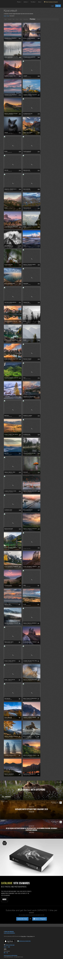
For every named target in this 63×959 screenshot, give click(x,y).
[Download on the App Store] (10, 941)
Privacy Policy (23, 936)
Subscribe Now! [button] (22, 919)
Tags (8, 15)
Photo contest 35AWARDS (9, 933)
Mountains (26, 19)
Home (5, 15)
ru (7, 952)
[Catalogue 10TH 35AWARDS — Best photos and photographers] (31, 857)
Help (9, 946)
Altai (5, 19)
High (21, 19)
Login (52, 5)
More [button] (39, 1)
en (4, 952)
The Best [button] (33, 1)
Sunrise (38, 19)
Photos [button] (19, 1)
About (5, 946)
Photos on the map (9, 945)
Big (13, 19)
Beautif (9, 19)
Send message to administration (10, 955)
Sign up (58, 5)
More (4, 899)
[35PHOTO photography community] (8, 2)
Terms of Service (30, 936)
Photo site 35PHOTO (9, 931)
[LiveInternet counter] (7, 934)
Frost (17, 19)
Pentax (32, 19)
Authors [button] (26, 1)
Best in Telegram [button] (40, 919)
